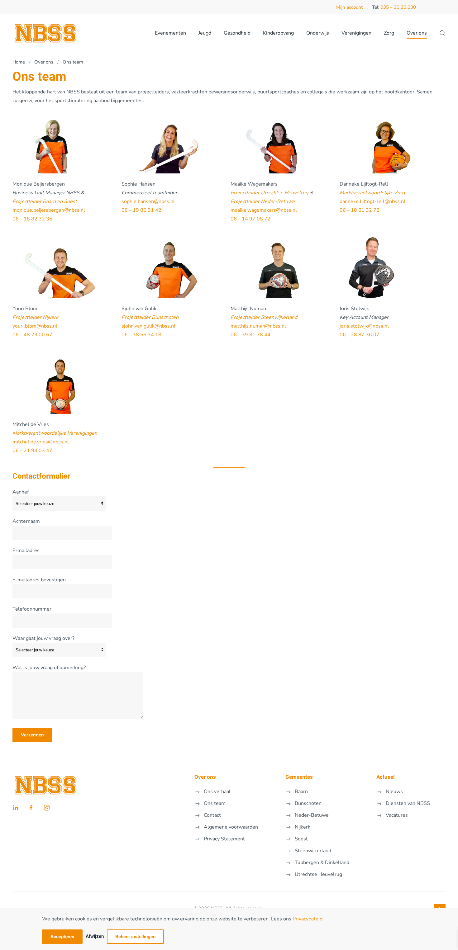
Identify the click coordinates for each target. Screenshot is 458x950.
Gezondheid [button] (237, 33)
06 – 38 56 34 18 (141, 334)
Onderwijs (317, 33)
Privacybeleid (307, 918)
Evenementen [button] (170, 33)
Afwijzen (95, 936)
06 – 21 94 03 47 (32, 450)
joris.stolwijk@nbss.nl (364, 326)
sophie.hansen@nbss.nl (149, 201)
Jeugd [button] (204, 33)
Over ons (205, 777)
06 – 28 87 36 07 (359, 334)
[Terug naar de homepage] (45, 33)
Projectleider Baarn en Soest (44, 201)
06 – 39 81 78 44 (250, 334)
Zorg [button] (389, 33)
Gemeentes (299, 777)
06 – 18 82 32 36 (32, 218)
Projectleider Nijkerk (35, 317)
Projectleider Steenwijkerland (264, 317)
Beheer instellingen (135, 936)
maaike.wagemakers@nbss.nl (264, 210)
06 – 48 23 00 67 (32, 334)
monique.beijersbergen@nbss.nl (48, 210)
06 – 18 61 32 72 (359, 210)
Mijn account (349, 7)
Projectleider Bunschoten (150, 317)
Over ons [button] (417, 33)
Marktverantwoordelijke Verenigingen (54, 433)
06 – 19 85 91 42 (141, 210)
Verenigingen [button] (356, 33)
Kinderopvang (278, 33)
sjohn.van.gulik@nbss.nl (148, 326)
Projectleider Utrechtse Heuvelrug (269, 192)
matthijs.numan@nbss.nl (258, 326)
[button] (442, 33)
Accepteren (62, 936)
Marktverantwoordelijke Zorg (372, 192)
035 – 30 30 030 (398, 7)
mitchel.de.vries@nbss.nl (40, 441)
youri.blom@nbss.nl (34, 326)
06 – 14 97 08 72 (250, 218)
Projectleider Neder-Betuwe (263, 201)
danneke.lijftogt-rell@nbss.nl (372, 201)
